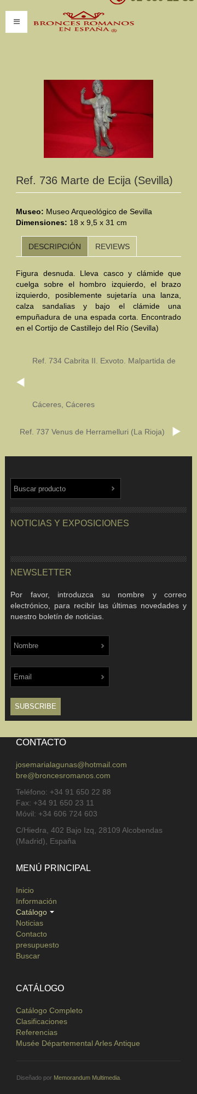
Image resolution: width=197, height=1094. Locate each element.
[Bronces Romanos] (101, 37)
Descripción (54, 246)
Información (36, 901)
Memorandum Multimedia (87, 1077)
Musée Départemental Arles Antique (78, 1043)
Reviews (112, 246)
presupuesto (37, 944)
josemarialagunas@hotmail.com (71, 764)
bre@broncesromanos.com (63, 775)
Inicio (25, 890)
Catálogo (31, 912)
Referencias (36, 1032)
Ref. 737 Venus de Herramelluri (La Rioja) (92, 431)
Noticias (29, 923)
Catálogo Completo (49, 1010)
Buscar (28, 955)
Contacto (31, 934)
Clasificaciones (41, 1021)
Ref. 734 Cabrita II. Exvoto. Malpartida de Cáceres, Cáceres (104, 382)
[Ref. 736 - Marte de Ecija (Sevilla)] (98, 119)
